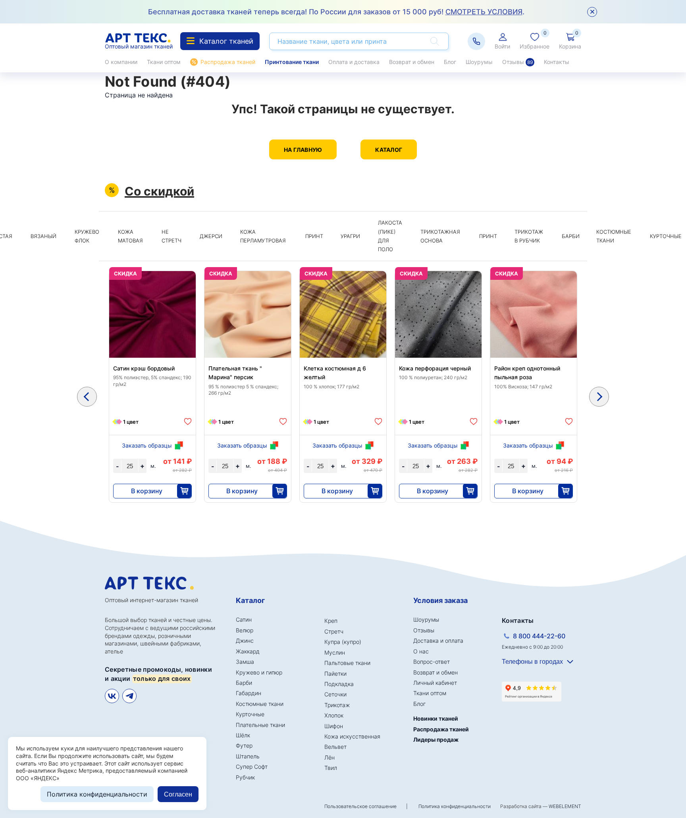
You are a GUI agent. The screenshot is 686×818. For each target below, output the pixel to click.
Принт (314, 236)
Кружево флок (87, 236)
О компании (121, 61)
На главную (303, 149)
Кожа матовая (130, 236)
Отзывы (517, 61)
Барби (571, 236)
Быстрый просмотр (152, 333)
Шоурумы (479, 61)
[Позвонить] (476, 41)
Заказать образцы (147, 445)
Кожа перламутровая (263, 236)
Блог (450, 61)
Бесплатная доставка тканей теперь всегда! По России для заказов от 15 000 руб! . (336, 12)
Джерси (211, 236)
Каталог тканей (226, 41)
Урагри (350, 236)
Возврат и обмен (411, 61)
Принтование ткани (292, 61)
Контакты (556, 61)
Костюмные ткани (613, 236)
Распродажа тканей (227, 61)
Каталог (388, 149)
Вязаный (43, 236)
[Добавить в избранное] (188, 421)
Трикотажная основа (440, 236)
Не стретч (171, 236)
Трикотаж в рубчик (528, 236)
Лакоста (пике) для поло (390, 235)
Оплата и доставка (354, 61)
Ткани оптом (164, 61)
